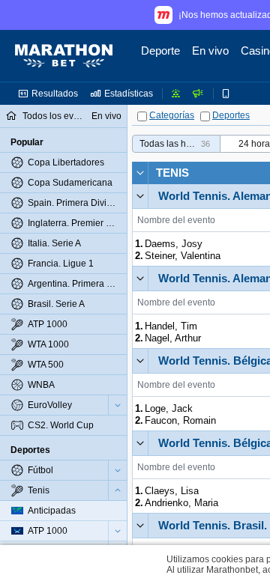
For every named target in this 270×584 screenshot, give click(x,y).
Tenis (172, 172)
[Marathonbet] (63, 56)
